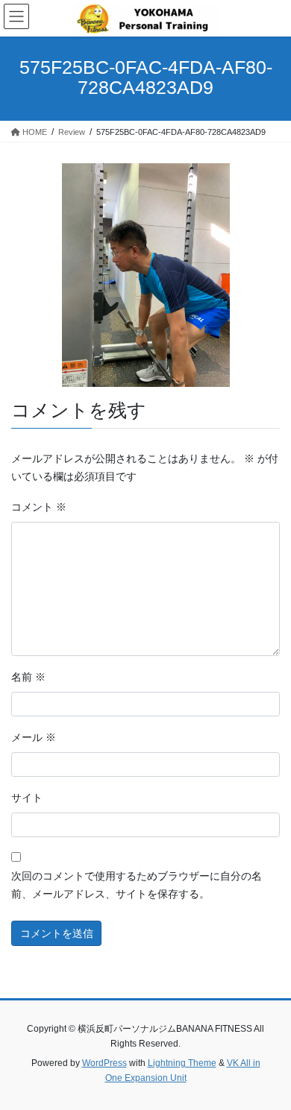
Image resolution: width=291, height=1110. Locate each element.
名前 (28, 677)
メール (33, 737)
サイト (27, 798)
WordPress (104, 1063)
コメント (38, 507)
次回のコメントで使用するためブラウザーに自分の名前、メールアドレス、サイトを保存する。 (136, 885)
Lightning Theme (182, 1063)
